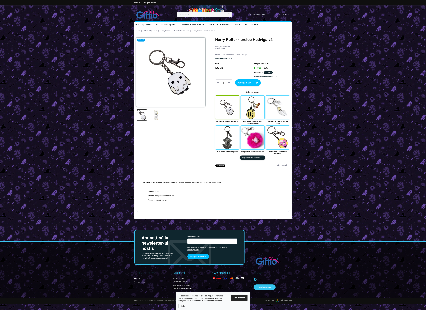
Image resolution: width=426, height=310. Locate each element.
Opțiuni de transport (266, 76)
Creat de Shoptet (269, 300)
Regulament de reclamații (181, 285)
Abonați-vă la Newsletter (198, 256)
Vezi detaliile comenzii (180, 282)
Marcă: (220, 48)
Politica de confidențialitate (182, 289)
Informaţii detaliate (222, 58)
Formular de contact (265, 287)
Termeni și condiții (179, 278)
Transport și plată (149, 3)
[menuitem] (144, 25)
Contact (137, 3)
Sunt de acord (239, 298)
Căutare (229, 14)
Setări (182, 306)
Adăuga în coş (244, 82)
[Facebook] (255, 279)
